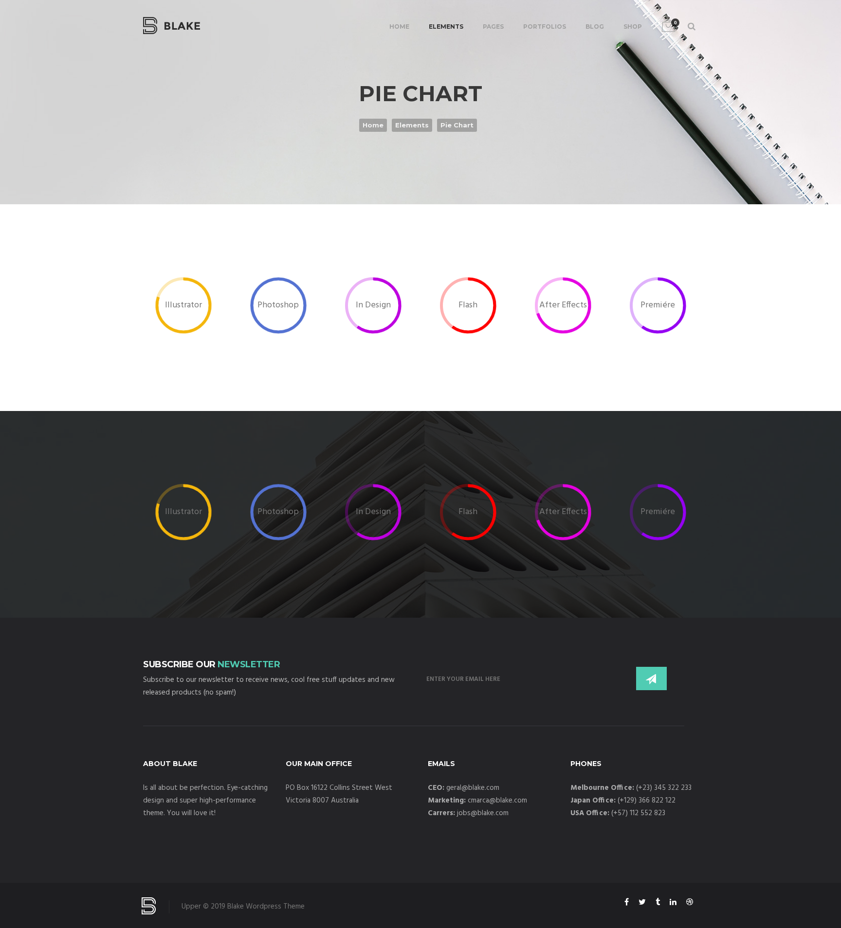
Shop (632, 26)
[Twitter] (642, 904)
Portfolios (544, 26)
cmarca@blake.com (497, 800)
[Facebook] (627, 904)
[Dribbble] (689, 904)
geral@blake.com (472, 788)
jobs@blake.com (483, 813)
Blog (594, 26)
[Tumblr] (658, 904)
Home (399, 26)
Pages (493, 26)
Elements (446, 26)
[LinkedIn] (673, 904)
